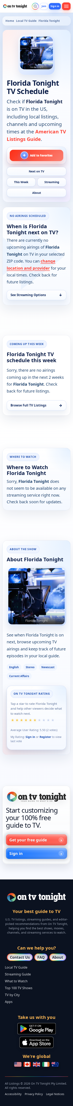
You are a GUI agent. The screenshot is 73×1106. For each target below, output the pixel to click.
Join (44, 6)
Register (45, 737)
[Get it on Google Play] (36, 1028)
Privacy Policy (34, 1094)
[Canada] (27, 1064)
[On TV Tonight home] (36, 796)
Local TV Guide (26, 21)
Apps (9, 1001)
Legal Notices (55, 1094)
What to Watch (16, 981)
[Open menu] (66, 6)
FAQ (41, 957)
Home (9, 21)
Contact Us (20, 957)
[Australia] (55, 1064)
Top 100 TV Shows (18, 988)
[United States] (17, 1064)
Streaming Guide (18, 974)
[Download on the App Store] (36, 1042)
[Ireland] (45, 1064)
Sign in (54, 6)
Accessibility (13, 1094)
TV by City (12, 995)
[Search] (35, 6)
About (57, 957)
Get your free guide (28, 840)
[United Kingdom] (36, 1064)
